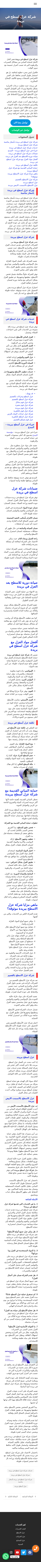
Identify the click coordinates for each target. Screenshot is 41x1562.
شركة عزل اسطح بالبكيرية (22, 417)
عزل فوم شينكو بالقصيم (23, 420)
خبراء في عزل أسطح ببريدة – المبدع (23, 150)
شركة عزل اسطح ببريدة (27, 145)
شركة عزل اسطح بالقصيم (22, 399)
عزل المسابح (20, 1540)
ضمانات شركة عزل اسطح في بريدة (23, 153)
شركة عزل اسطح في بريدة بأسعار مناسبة (21, 142)
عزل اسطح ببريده (30, 182)
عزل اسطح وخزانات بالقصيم (21, 396)
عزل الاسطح (20, 1533)
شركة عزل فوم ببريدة (24, 408)
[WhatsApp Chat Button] (5, 1556)
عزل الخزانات (20, 1536)
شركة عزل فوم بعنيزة (24, 405)
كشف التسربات (20, 1529)
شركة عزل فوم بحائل (24, 402)
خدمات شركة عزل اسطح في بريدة (23, 148)
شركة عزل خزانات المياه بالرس (20, 414)
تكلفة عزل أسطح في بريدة (27, 165)
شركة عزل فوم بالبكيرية (23, 411)
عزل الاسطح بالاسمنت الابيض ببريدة (23, 185)
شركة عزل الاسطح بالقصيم (26, 179)
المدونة (20, 1544)
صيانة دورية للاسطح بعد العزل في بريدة (22, 156)
